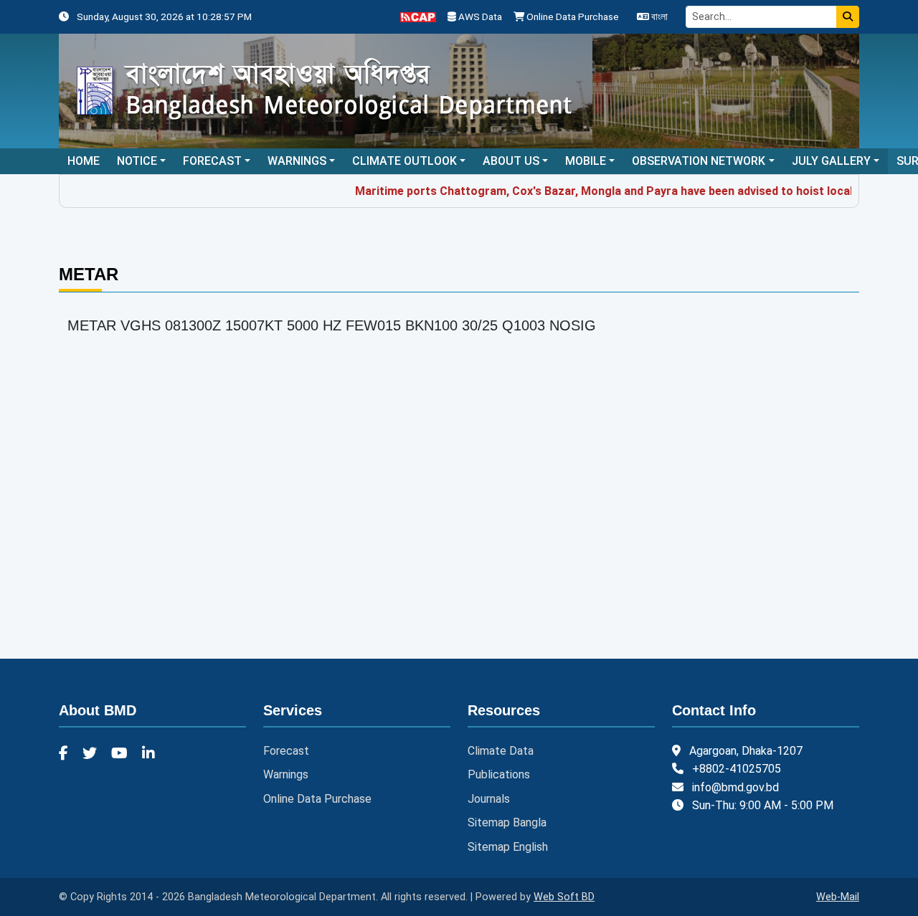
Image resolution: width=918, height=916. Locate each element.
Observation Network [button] (698, 161)
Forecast (286, 751)
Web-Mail (837, 897)
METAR (88, 274)
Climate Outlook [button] (404, 161)
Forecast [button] (212, 161)
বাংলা (658, 16)
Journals (489, 799)
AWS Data (479, 16)
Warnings (285, 774)
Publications (499, 774)
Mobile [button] (585, 161)
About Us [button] (511, 161)
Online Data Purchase (571, 16)
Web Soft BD (564, 897)
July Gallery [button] (831, 161)
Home (83, 161)
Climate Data (501, 751)
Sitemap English (508, 847)
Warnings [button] (297, 161)
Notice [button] (137, 161)
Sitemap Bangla (507, 822)
